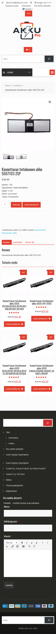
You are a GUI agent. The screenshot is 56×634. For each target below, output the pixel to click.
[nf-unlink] (17, 546)
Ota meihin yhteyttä (42, 6)
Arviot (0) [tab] (29, 242)
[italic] (27, 542)
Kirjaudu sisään (12, 6)
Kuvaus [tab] (6, 242)
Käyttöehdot (11, 491)
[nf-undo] (29, 546)
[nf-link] (12, 546)
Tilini (28, 13)
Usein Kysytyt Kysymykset (17, 454)
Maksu (9, 479)
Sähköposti (11, 521)
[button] (52, 72)
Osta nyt (16, 204)
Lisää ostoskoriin (31, 204)
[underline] (32, 542)
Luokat (10, 72)
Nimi (7, 506)
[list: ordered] (43, 542)
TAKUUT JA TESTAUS (15, 474)
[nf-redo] (34, 546)
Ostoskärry (26, 6)
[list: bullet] (47, 542)
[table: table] (23, 546)
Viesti (8, 536)
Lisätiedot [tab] (17, 242)
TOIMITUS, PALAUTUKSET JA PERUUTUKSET (26, 468)
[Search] (49, 59)
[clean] (37, 542)
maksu (11, 443)
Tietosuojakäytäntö (14, 485)
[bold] (22, 542)
